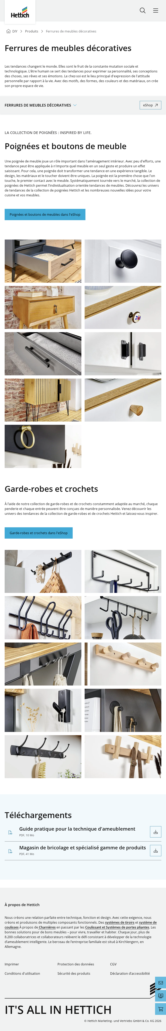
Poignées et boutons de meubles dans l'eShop (45, 214)
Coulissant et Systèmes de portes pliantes (117, 927)
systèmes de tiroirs (119, 922)
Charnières (47, 927)
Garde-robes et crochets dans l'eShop (39, 533)
